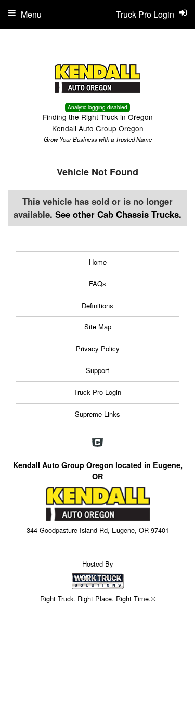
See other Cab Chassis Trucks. (118, 214)
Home (98, 262)
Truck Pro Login (97, 392)
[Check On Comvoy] (97, 443)
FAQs (97, 283)
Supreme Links (97, 414)
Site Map (97, 327)
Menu (31, 14)
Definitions (97, 305)
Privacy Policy (98, 348)
